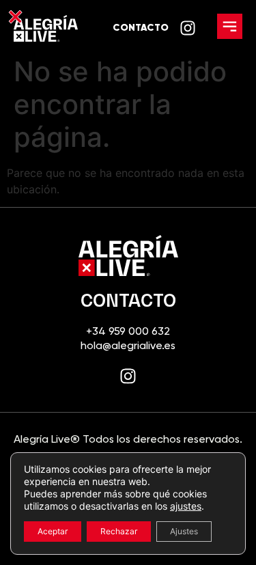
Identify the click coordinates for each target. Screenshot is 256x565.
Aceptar (53, 531)
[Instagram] (128, 376)
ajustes (185, 506)
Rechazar (118, 531)
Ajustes (184, 531)
